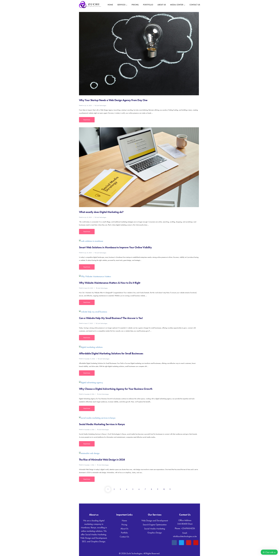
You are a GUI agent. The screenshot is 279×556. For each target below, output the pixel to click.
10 (164, 489)
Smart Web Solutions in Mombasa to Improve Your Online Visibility (115, 247)
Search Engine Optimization (155, 524)
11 (170, 489)
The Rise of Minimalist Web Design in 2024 (102, 459)
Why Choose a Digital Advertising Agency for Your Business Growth (115, 389)
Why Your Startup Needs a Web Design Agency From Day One (113, 100)
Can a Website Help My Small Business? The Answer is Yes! (111, 318)
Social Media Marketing (154, 528)
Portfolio (148, 5)
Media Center (176, 5)
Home (110, 5)
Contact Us (195, 5)
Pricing (135, 5)
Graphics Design (154, 532)
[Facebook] (174, 542)
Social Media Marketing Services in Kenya (102, 424)
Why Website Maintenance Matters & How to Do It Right (109, 283)
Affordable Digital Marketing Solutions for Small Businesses (111, 353)
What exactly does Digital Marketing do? (101, 212)
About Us (161, 5)
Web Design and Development (154, 520)
